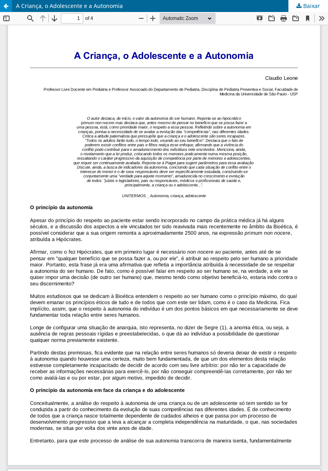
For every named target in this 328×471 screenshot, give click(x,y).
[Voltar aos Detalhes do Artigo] (6, 6)
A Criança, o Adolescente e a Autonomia (69, 6)
